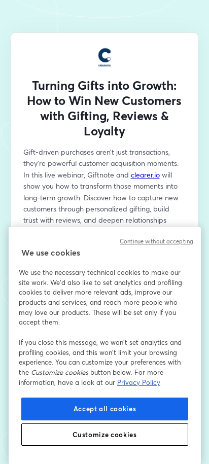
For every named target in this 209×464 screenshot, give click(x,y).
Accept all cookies (105, 408)
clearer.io (145, 175)
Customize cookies (104, 434)
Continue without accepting (156, 241)
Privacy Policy (138, 382)
